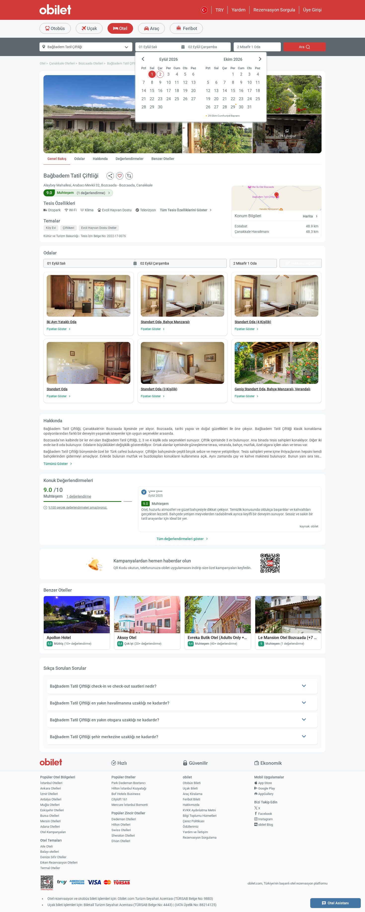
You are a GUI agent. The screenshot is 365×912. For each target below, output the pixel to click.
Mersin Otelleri (50, 821)
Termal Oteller (50, 868)
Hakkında (100, 159)
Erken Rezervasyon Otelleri (58, 862)
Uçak (91, 28)
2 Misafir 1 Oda (248, 47)
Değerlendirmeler (130, 159)
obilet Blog (265, 824)
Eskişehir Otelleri (52, 810)
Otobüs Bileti (192, 783)
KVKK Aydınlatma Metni (199, 810)
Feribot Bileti (191, 799)
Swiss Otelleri (121, 830)
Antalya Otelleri (50, 799)
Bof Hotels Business (125, 794)
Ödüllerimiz (190, 826)
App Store (264, 783)
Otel (122, 28)
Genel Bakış (56, 159)
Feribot (189, 28)
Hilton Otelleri (120, 824)
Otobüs (57, 28)
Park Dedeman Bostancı (128, 783)
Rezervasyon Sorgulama (200, 837)
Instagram (265, 819)
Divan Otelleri (120, 841)
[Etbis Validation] (47, 883)
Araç (154, 28)
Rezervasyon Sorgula (274, 9)
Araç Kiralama (192, 794)
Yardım (239, 9)
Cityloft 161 (119, 799)
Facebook (264, 814)
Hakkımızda (191, 805)
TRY (220, 10)
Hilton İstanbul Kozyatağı (128, 788)
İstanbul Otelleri (51, 783)
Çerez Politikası (193, 821)
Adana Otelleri (50, 826)
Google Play (266, 788)
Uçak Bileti (190, 788)
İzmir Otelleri (49, 794)
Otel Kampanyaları (53, 832)
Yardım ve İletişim (195, 832)
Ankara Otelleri (50, 788)
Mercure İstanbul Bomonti (129, 805)
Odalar (79, 159)
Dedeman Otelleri (123, 819)
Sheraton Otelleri (123, 835)
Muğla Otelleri (50, 805)
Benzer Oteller (162, 159)
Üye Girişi (312, 9)
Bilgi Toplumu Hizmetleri (200, 816)
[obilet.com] (67, 13)
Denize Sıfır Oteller (53, 857)
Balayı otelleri (49, 851)
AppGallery (265, 794)
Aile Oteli (46, 846)
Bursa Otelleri (49, 816)
